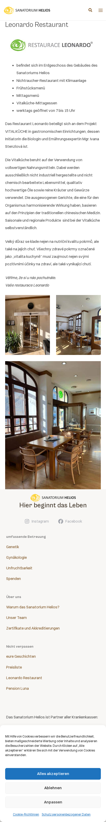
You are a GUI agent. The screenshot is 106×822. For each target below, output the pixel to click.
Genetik (12, 547)
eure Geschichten (21, 656)
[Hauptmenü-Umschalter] (100, 10)
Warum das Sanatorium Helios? (32, 607)
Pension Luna (17, 688)
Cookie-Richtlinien (26, 814)
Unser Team (16, 617)
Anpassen (53, 802)
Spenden (13, 578)
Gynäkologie (16, 557)
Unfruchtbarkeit (19, 568)
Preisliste (14, 667)
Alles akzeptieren (53, 773)
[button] (91, 10)
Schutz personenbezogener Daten (66, 814)
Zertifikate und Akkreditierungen (33, 628)
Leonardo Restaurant (24, 678)
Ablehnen (53, 787)
